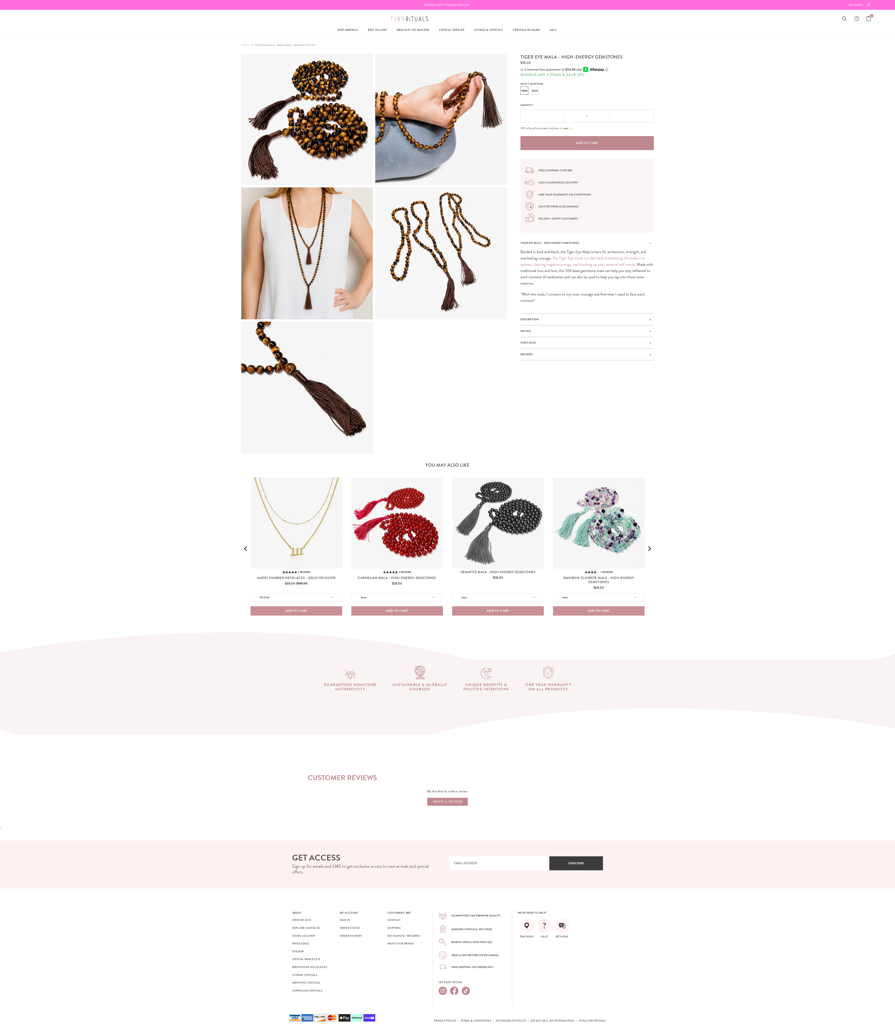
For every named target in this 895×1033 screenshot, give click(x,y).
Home (245, 45)
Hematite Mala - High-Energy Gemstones (498, 572)
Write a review (447, 802)
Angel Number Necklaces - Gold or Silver (296, 578)
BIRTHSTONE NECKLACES (309, 967)
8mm (535, 91)
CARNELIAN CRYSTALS (307, 990)
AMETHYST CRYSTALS (306, 983)
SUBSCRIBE (576, 863)
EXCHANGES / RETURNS (403, 936)
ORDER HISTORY (351, 936)
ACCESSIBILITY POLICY (511, 1021)
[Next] (649, 548)
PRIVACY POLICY (445, 1021)
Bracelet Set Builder (413, 30)
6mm (524, 91)
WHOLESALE (301, 943)
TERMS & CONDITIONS (476, 1021)
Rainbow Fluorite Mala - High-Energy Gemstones (598, 580)
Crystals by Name (526, 30)
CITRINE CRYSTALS (304, 975)
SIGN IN (345, 920)
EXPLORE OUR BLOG (306, 928)
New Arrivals (347, 30)
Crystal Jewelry (452, 30)
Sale (553, 30)
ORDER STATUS (350, 928)
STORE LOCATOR (303, 936)
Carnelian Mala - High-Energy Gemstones (397, 578)
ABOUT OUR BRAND (400, 943)
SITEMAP (298, 951)
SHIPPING (394, 928)
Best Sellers (377, 30)
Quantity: (527, 105)
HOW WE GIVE (302, 920)
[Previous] (246, 548)
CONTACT (394, 920)
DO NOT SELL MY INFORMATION (552, 1021)
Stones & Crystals (488, 30)
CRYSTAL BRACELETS (306, 959)
